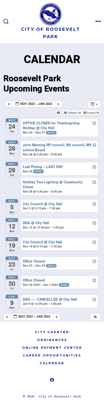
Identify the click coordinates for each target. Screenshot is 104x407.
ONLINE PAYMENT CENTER (52, 347)
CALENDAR (52, 363)
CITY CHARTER (52, 332)
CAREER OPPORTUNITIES (52, 355)
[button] (95, 317)
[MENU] (98, 21)
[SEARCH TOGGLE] (6, 22)
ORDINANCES (52, 340)
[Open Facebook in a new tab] (52, 380)
